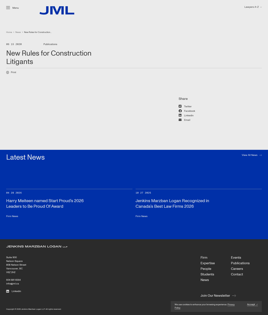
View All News (249, 155)
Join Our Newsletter (215, 295)
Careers (237, 269)
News (205, 280)
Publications (240, 263)
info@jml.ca (12, 283)
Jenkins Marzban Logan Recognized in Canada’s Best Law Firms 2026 (172, 203)
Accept (251, 304)
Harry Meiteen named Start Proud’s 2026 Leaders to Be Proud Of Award (45, 203)
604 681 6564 (13, 280)
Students (207, 274)
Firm (204, 258)
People (206, 269)
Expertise (208, 263)
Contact (237, 274)
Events (236, 258)
